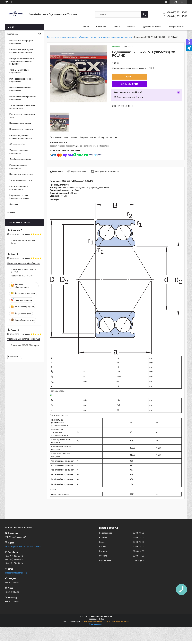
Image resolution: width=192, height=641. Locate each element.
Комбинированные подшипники (18, 166)
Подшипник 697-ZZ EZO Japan (25, 345)
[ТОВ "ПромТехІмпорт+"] (16, 14)
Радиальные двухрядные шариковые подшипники (21, 50)
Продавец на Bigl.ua (96, 619)
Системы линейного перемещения (18, 187)
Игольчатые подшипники (21, 129)
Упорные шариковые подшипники (19, 71)
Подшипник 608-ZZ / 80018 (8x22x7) (23, 270)
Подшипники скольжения (21, 174)
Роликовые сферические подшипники (21, 80)
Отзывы (11, 212)
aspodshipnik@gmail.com (16, 573)
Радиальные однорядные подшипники (21, 41)
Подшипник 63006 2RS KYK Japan (23, 241)
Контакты (131, 27)
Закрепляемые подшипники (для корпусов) (22, 106)
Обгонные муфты (17, 144)
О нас (117, 27)
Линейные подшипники (20, 159)
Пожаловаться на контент (92, 621)
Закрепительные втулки (20, 180)
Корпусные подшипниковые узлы (22, 115)
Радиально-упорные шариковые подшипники (111, 37)
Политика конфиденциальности (116, 621)
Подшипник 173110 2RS (22, 276)
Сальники (13, 204)
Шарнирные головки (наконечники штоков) (19, 196)
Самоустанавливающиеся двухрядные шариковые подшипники (21, 61)
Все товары (101, 27)
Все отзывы (13, 357)
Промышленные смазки (20, 123)
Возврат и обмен (177, 27)
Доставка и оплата (152, 27)
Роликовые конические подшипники (20, 89)
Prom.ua (108, 616)
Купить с (125, 84)
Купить (129, 76)
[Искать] (144, 14)
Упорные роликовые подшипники (18, 151)
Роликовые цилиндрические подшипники (22, 97)
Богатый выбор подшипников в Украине (69, 37)
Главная (85, 27)
